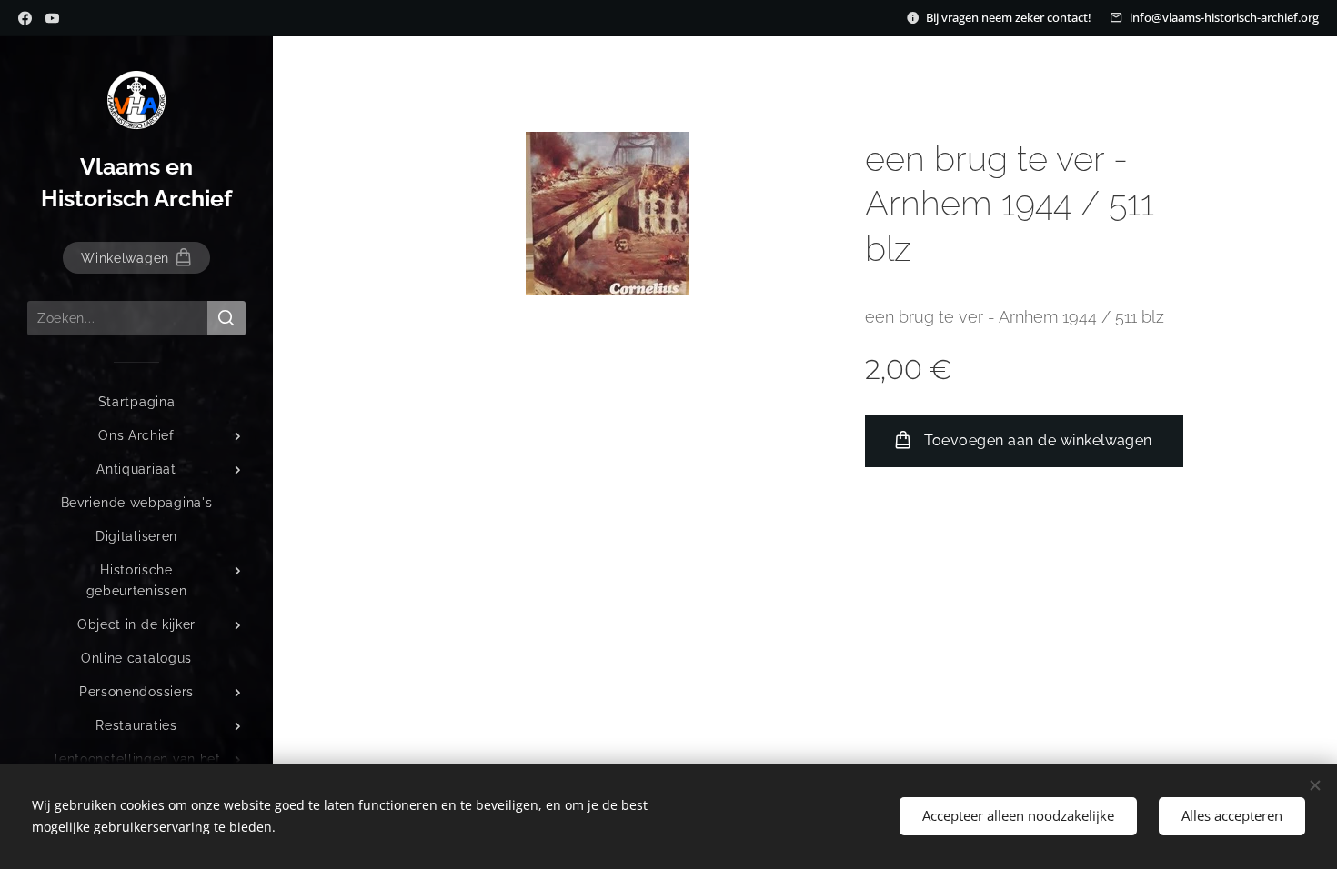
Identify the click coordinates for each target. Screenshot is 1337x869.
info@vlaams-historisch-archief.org (1224, 17)
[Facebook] (25, 18)
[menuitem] (136, 402)
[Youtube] (52, 18)
